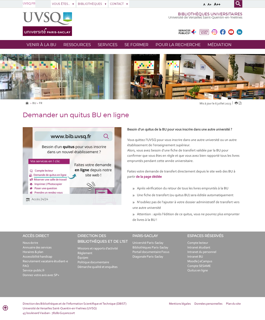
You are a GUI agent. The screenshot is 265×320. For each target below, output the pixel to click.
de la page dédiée (149, 177)
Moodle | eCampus (199, 261)
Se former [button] (136, 44)
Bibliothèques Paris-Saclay (150, 247)
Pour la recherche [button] (178, 44)
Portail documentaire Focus (150, 252)
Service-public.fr (34, 270)
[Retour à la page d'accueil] (47, 24)
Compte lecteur (197, 243)
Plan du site (233, 303)
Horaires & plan (33, 252)
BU (34, 103)
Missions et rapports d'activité (98, 248)
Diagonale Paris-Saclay (147, 256)
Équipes (83, 257)
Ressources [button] (77, 44)
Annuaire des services (37, 247)
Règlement (85, 253)
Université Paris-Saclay (147, 243)
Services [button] (107, 44)
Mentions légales (180, 303)
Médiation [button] (219, 44)
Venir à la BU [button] (41, 44)
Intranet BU (195, 256)
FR (40, 103)
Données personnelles (208, 303)
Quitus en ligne (197, 270)
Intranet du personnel (201, 252)
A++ (217, 4)
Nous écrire (30, 243)
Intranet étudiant (198, 247)
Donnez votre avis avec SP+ (41, 275)
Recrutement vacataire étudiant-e (45, 261)
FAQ (26, 266)
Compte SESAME (199, 266)
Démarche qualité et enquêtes (98, 267)
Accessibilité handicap (37, 256)
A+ (209, 4)
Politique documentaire (93, 262)
